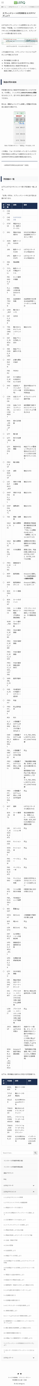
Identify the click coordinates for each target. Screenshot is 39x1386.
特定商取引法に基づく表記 (19, 1380)
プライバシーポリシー (25, 1377)
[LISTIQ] (19, 2)
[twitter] (18, 1374)
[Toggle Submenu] (33, 1185)
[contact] (21, 1374)
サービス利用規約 (13, 1377)
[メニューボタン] (2, 2)
